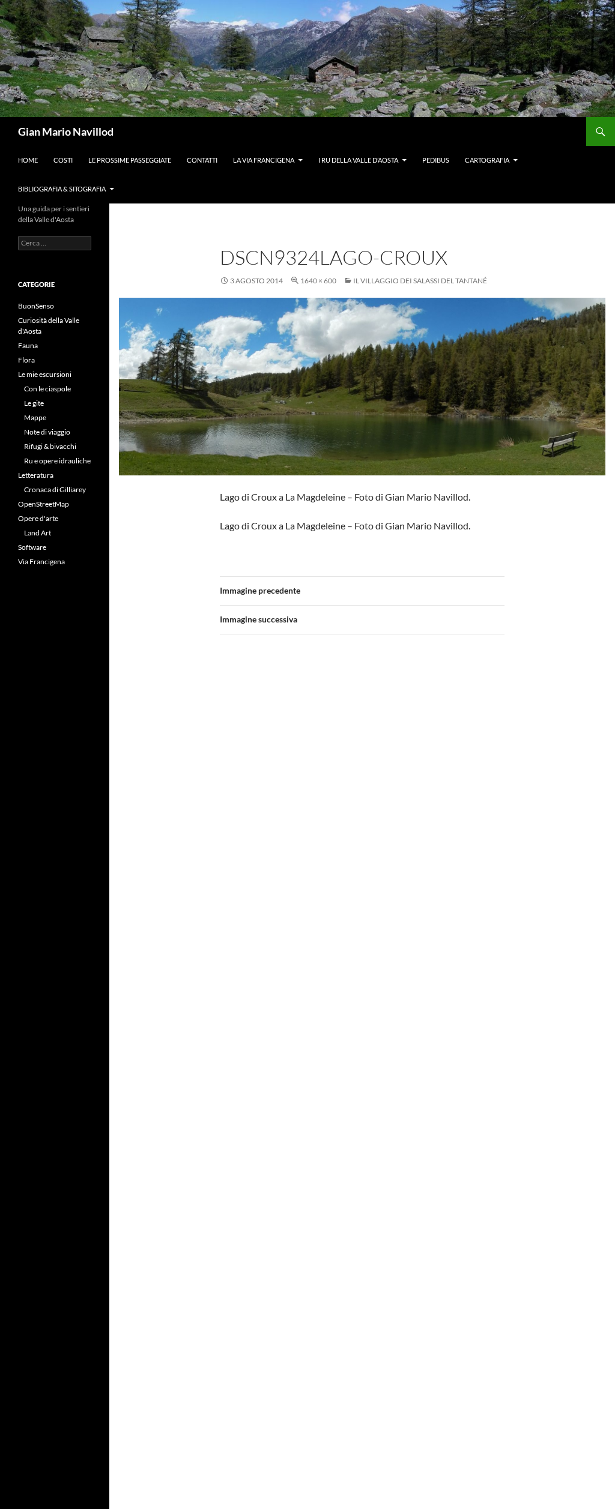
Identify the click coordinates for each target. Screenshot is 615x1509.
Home (28, 160)
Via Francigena (41, 561)
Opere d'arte (38, 518)
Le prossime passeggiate (129, 160)
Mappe (35, 417)
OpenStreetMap (43, 503)
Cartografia (487, 160)
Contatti (202, 160)
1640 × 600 (318, 280)
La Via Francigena (263, 160)
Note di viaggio (47, 431)
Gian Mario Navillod (66, 131)
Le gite (34, 403)
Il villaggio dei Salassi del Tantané (420, 280)
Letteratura (35, 475)
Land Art (37, 532)
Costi (63, 160)
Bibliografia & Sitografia (62, 189)
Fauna (28, 345)
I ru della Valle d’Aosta (358, 160)
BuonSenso (36, 305)
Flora (26, 359)
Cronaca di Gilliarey (55, 489)
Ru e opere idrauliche (57, 460)
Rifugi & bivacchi (50, 446)
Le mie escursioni (44, 374)
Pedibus (435, 160)
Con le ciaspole (47, 388)
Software (32, 547)
